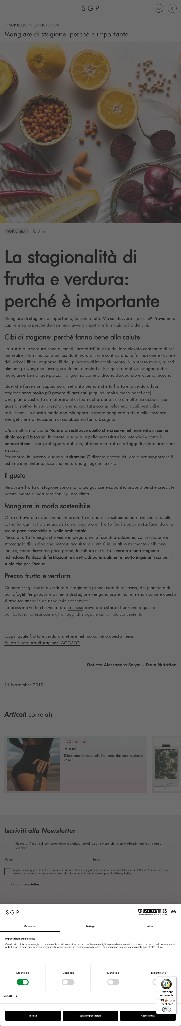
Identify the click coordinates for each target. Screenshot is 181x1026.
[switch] (166, 1009)
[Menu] (174, 979)
